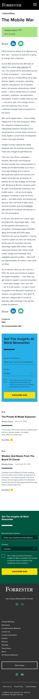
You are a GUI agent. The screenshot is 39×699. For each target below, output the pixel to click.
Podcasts (5, 645)
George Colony (10, 30)
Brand (4, 651)
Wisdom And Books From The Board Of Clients (18, 457)
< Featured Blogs (8, 13)
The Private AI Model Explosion (19, 416)
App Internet (22, 67)
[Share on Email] (21, 43)
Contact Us (6, 631)
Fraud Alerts (6, 648)
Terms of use (7, 687)
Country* (7, 369)
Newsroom (6, 625)
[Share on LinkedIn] (13, 43)
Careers (4, 638)
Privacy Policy (18, 687)
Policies (4, 641)
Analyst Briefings (8, 621)
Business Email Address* (12, 358)
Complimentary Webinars (11, 628)
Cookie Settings (31, 687)
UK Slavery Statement (10, 655)
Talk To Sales (19, 665)
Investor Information (9, 635)
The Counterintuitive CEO (11, 326)
